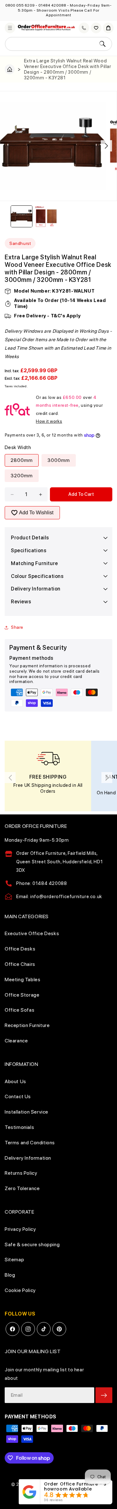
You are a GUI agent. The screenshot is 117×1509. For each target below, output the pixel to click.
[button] (10, 28)
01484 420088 (52, 5)
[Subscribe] (103, 1395)
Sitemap (14, 1260)
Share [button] (17, 627)
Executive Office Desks (32, 933)
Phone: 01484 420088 (41, 883)
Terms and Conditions (30, 1143)
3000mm (58, 460)
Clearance (16, 1041)
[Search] (102, 44)
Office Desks (20, 949)
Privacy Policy (20, 1229)
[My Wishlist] (96, 28)
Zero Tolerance (22, 1188)
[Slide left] (10, 145)
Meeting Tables (22, 979)
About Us (15, 1081)
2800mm (22, 460)
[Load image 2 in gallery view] (45, 216)
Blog (10, 1275)
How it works (49, 421)
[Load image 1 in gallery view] (21, 216)
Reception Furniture (27, 1025)
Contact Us (18, 1096)
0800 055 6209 (20, 5)
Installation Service (26, 1112)
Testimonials (19, 1127)
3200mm (22, 476)
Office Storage (22, 995)
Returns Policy (21, 1173)
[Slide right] (106, 145)
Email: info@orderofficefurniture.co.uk (59, 896)
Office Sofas (19, 1010)
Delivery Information (28, 1158)
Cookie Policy (20, 1290)
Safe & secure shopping (32, 1244)
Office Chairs (20, 964)
